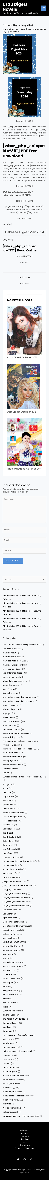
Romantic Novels (10, 1023)
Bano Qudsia (8, 689)
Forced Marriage (10, 821)
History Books (9, 841)
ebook (5, 788)
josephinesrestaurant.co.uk (14, 881)
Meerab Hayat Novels (12, 930)
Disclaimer (24, 1139)
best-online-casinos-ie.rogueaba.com (19, 697)
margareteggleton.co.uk (13, 922)
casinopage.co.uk (10, 760)
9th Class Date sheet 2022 (14, 661)
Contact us (25, 1136)
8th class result (9, 653)
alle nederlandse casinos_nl (15, 681)
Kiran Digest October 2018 (22, 357)
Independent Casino (12, 857)
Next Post (24, 283)
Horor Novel (8, 845)
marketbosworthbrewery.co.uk (16, 926)
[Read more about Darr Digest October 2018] (23, 386)
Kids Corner (8, 914)
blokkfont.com (9, 717)
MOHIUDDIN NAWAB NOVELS (14, 942)
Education (7, 792)
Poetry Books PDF (10, 994)
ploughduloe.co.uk (11, 991)
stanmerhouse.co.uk (11, 1047)
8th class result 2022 (12, 657)
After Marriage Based (12, 669)
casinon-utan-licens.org (13, 756)
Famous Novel (9, 808)
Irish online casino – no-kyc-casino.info (20, 861)
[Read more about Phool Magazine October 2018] (24, 442)
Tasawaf (6, 1063)
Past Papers (8, 982)
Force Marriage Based (12, 817)
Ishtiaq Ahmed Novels (12, 869)
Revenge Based (9, 1015)
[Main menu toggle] (44, 8)
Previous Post (24, 277)
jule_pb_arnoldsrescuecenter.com (18, 885)
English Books (8, 796)
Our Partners (8, 974)
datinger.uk (8, 784)
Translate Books (10, 1067)
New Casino (8, 958)
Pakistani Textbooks (11, 978)
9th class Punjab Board (13, 665)
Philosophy (7, 986)
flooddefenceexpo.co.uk (13, 812)
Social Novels (8, 1043)
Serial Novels (8, 1039)
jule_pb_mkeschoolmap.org (15, 893)
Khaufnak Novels (10, 910)
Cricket (6, 773)
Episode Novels (9, 804)
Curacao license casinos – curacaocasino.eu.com (24, 777)
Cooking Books (9, 768)
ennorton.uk (8, 800)
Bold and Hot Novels (11, 721)
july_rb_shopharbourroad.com (16, 906)
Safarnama (8, 1031)
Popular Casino (9, 1003)
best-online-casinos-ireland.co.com (18, 701)
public (5, 1007)
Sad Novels (7, 1027)
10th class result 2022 (12, 649)
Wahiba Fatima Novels (12, 1108)
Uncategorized (9, 1083)
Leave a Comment (11, 29)
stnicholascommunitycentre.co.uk (17, 1051)
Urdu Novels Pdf (10, 1100)
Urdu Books (7, 1087)
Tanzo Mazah (8, 1059)
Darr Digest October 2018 (22, 411)
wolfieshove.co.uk (10, 1112)
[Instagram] (24, 1159)
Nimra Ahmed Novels (12, 962)
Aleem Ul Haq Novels (12, 677)
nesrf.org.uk (8, 954)
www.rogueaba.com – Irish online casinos (21, 1116)
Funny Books (8, 825)
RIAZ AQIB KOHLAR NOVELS (14, 1019)
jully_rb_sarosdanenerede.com (16, 897)
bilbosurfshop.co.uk (11, 709)
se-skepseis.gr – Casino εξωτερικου (18, 1035)
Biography (7, 713)
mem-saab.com (10, 938)
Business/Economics (11, 729)
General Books (9, 829)
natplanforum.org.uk (12, 950)
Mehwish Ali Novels (11, 934)
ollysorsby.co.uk (9, 970)
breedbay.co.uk (9, 725)
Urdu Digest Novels (15, 6)
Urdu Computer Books (12, 1092)
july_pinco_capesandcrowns (15, 901)
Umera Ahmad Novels (12, 1079)
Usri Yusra (7, 1104)
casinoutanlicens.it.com (13, 764)
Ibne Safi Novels (10, 849)
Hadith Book (8, 833)
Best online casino (11, 693)
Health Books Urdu (11, 837)
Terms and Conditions (24, 1148)
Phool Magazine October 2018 (24, 468)
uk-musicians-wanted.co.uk (15, 1075)
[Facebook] (31, 1159)
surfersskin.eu (9, 1055)
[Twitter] (18, 1159)
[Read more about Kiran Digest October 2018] (24, 330)
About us (24, 1133)
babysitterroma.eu (11, 685)
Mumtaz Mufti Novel (11, 946)
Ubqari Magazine (10, 1071)
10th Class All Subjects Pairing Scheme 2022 (22, 644)
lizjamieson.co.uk (10, 918)
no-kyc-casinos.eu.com (13, 966)
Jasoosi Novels (9, 877)
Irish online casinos (11, 865)
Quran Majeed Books (12, 1011)
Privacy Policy (25, 1145)
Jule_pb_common (11, 889)
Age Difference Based (12, 673)
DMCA (24, 1142)
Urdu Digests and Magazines (33, 29)
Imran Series (8, 853)
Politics (6, 999)
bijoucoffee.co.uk (10, 705)
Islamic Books (8, 873)
